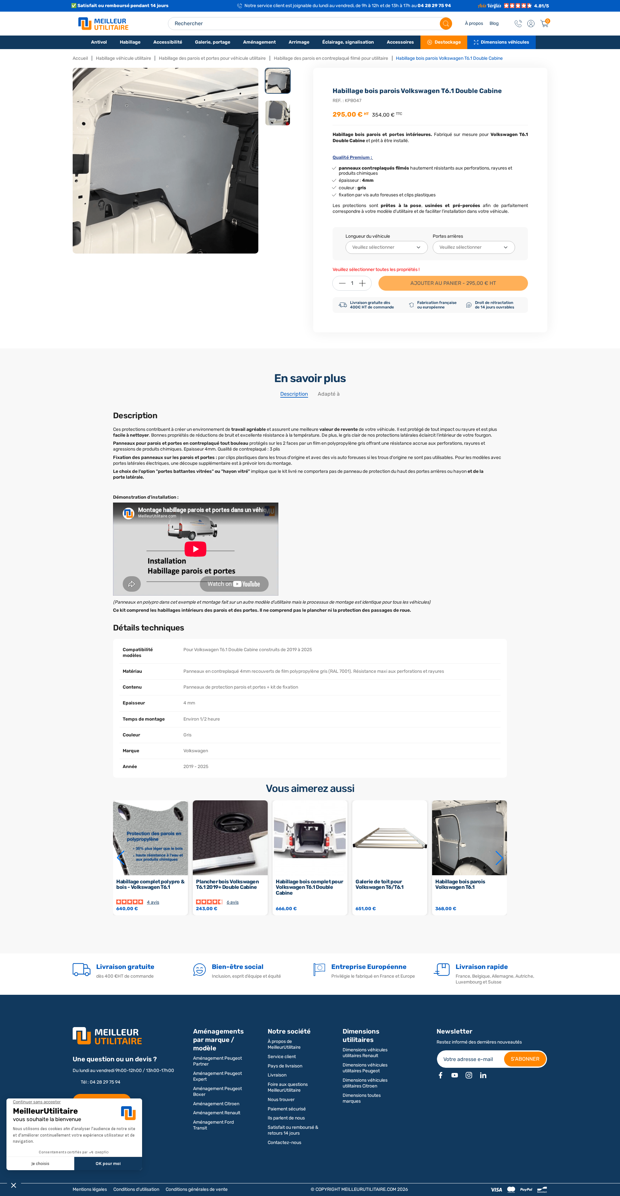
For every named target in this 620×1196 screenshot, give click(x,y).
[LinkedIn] (483, 1075)
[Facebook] (440, 1075)
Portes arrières (448, 236)
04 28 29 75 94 (434, 5)
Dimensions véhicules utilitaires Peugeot (365, 1068)
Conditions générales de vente (197, 1189)
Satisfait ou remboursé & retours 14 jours (293, 1130)
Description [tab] (294, 394)
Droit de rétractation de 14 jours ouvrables (494, 304)
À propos (474, 23)
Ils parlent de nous (286, 1118)
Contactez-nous (284, 1142)
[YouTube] (455, 1075)
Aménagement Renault (216, 1113)
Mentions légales (90, 1189)
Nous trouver (281, 1099)
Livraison (277, 1075)
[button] (531, 23)
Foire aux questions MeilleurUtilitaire (288, 1087)
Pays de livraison (285, 1066)
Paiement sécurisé (287, 1109)
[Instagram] (469, 1075)
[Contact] (518, 23)
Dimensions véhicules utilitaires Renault (365, 1052)
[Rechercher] (446, 23)
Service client (282, 1056)
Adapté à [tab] (329, 394)
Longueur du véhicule (368, 236)
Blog (494, 23)
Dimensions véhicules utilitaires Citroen (365, 1083)
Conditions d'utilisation (136, 1189)
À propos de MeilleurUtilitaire (284, 1044)
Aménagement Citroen (216, 1104)
